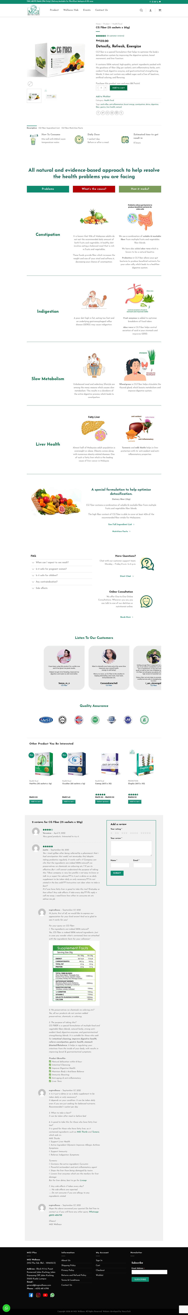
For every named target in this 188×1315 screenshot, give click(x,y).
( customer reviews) (115, 36)
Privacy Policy (67, 1270)
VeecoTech (126, 1311)
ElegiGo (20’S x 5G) (136, 784)
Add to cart (118, 88)
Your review (116, 838)
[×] (6, 1308)
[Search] (141, 10)
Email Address (138, 1268)
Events (87, 10)
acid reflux (104, 104)
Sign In (99, 1260)
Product (54, 10)
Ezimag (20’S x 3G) (103, 784)
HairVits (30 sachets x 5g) (40, 784)
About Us (65, 1260)
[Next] (87, 54)
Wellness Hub (70, 10)
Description (32, 128)
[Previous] (31, 54)
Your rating (116, 829)
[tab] (32, 128)
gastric (103, 107)
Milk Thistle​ (82, 1132)
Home (98, 24)
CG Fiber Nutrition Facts (72, 128)
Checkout (100, 1270)
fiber (97, 107)
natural (119, 107)
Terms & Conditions (70, 1280)
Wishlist (99, 1275)
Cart (98, 1265)
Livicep (83, 1180)
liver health (111, 107)
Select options (103, 801)
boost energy (129, 104)
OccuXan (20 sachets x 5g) (73, 784)
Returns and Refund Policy (73, 1275)
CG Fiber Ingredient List (49, 128)
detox (148, 104)
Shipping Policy (68, 1265)
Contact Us (101, 10)
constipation (140, 104)
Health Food (117, 24)
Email (136, 860)
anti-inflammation (116, 104)
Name (114, 860)
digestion (154, 104)
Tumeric (95, 1132)
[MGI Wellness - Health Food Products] (36, 10)
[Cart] (160, 10)
